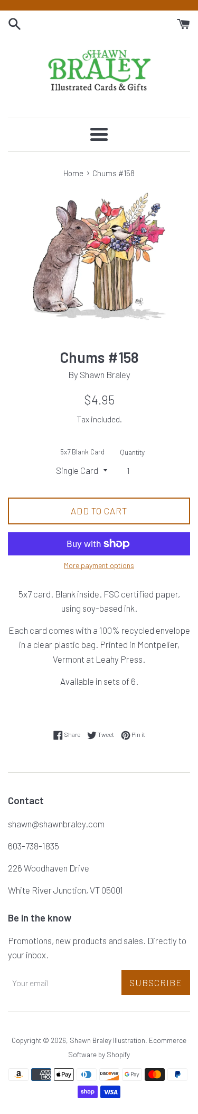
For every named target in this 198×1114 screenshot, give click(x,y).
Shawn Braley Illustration (107, 1040)
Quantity (132, 452)
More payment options (99, 565)
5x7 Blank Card (82, 451)
